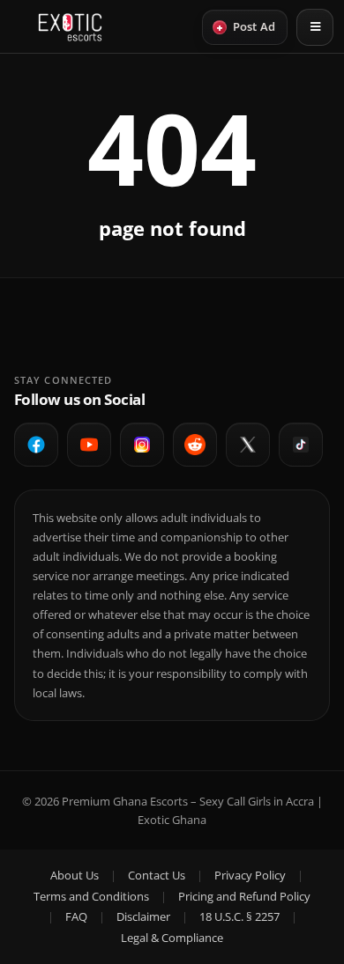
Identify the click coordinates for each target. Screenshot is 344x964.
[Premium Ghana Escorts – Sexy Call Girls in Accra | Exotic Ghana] (70, 27)
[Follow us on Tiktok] (301, 445)
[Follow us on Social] (195, 445)
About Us (74, 875)
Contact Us (156, 875)
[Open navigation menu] (314, 27)
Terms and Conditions (91, 896)
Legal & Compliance (172, 938)
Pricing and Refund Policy (244, 896)
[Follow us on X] (248, 445)
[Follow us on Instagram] (142, 445)
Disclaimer (143, 916)
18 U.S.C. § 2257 (239, 916)
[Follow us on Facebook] (36, 445)
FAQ (76, 916)
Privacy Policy (250, 875)
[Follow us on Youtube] (89, 445)
